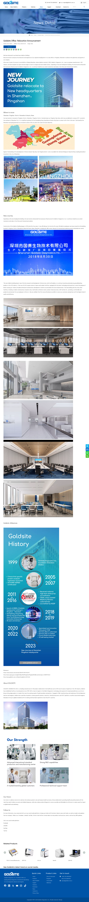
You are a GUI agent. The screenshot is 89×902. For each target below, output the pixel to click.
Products (35, 878)
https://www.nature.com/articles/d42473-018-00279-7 (16, 672)
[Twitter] (13, 885)
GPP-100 (24, 860)
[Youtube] (17, 885)
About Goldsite (36, 880)
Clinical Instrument (51, 876)
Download (35, 886)
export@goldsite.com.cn (69, 2)
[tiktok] (25, 885)
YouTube (5, 828)
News (34, 889)
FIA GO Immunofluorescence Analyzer (14, 860)
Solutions (35, 884)
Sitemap (60, 899)
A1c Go (39, 860)
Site (32, 43)
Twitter (5, 830)
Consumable (49, 880)
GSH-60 (70, 860)
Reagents (49, 878)
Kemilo (54, 860)
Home (34, 876)
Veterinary (49, 882)
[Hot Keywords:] (84, 7)
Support (34, 882)
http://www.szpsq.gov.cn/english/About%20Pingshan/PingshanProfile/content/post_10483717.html (26, 674)
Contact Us (35, 891)
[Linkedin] (9, 885)
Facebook (5, 823)
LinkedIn (5, 825)
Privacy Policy (36, 893)
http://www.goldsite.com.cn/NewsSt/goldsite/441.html (16, 677)
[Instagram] (21, 885)
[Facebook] (5, 885)
